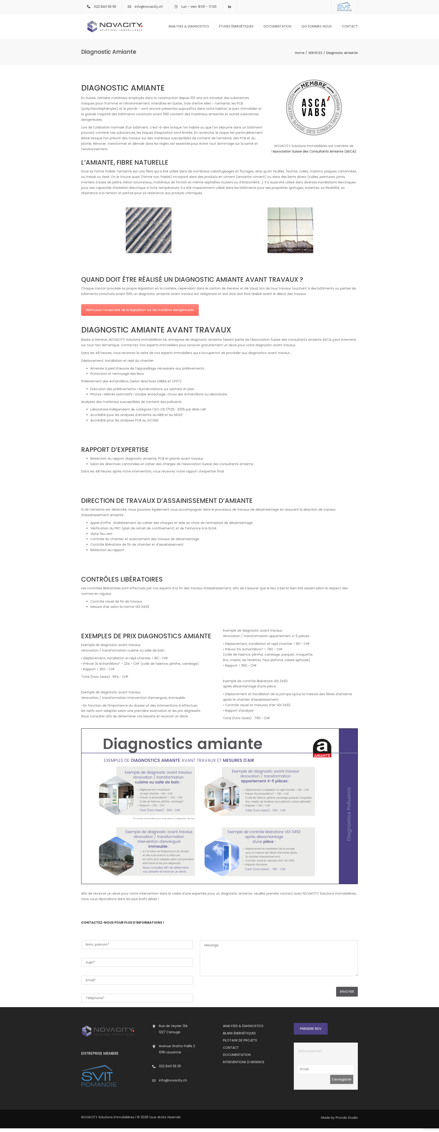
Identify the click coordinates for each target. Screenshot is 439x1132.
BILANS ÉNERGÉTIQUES (239, 1033)
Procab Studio (347, 1117)
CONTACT (350, 26)
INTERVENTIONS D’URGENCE (243, 1062)
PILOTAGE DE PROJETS (240, 1040)
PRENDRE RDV (310, 1028)
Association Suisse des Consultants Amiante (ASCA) (314, 151)
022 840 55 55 (170, 1066)
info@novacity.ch (149, 6)
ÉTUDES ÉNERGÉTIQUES (236, 26)
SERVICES (315, 53)
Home (300, 53)
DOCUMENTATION (277, 26)
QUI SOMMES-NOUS (316, 26)
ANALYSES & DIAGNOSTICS (189, 26)
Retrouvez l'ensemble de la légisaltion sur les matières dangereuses (140, 310)
